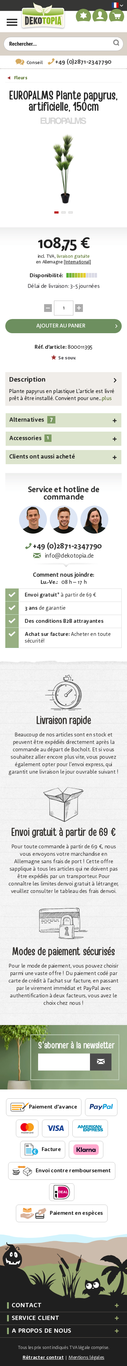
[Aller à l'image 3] (70, 212)
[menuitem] (107, 5)
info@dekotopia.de (69, 556)
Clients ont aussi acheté (42, 457)
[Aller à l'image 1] (56, 212)
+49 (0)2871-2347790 (83, 62)
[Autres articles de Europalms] (63, 120)
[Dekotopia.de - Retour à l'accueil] (43, 15)
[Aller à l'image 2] (63, 212)
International (77, 262)
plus (107, 399)
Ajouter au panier (60, 326)
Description (27, 379)
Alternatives (31, 419)
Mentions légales (86, 1357)
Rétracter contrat (43, 1357)
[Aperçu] (9, 79)
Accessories (29, 438)
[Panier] (117, 18)
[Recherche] (113, 43)
